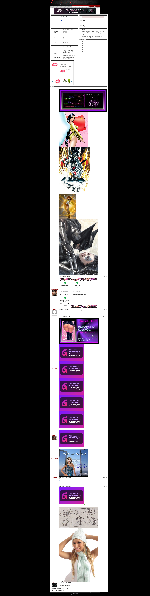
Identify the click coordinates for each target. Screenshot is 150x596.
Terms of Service (67, 592)
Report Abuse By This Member (58, 590)
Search (82, 5)
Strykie (65, 64)
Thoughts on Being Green (83, 21)
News (80, 5)
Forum (93, 5)
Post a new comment (66, 588)
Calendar (87, 5)
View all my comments (56, 588)
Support (95, 5)
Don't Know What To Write (83, 22)
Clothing (90, 5)
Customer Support (61, 592)
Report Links (105, 276)
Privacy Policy (72, 592)
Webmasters (87, 592)
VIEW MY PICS (64, 20)
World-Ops (76, 592)
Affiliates (98, 5)
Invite (84, 5)
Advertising (83, 592)
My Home (77, 5)
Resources (79, 592)
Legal (90, 592)
